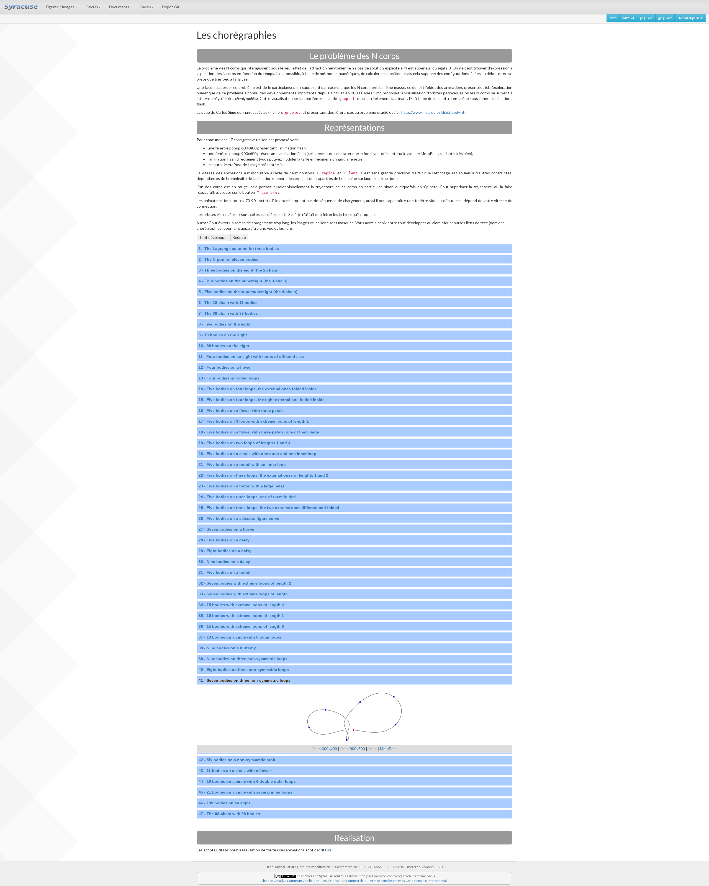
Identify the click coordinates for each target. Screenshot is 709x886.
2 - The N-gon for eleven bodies (228, 259)
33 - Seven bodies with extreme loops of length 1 (245, 594)
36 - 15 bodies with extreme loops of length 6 (241, 626)
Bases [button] (145, 6)
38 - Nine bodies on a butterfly (227, 648)
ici (329, 850)
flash (372, 748)
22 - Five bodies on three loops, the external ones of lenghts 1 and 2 (263, 475)
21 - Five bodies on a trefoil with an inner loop (242, 464)
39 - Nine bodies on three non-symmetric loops (243, 659)
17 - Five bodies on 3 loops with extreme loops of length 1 (254, 421)
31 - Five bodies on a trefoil (224, 572)
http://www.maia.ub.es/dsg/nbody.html (434, 112)
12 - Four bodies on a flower (225, 367)
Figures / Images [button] (60, 6)
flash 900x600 (352, 748)
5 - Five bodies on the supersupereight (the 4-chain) (248, 292)
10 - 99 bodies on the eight (224, 345)
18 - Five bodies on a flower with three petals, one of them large (259, 432)
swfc (613, 18)
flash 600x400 (324, 748)
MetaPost (388, 748)
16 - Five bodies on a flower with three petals (241, 410)
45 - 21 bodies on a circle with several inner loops (245, 792)
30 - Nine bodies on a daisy (224, 561)
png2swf (646, 18)
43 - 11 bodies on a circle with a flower (235, 770)
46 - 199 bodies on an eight (224, 803)
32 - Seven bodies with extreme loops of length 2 (245, 583)
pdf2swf (628, 18)
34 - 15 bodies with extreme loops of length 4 (241, 605)
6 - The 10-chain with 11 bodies (228, 302)
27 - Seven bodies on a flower (227, 529)
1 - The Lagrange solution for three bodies (239, 248)
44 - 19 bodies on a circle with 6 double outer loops (247, 781)
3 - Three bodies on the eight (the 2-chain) (239, 270)
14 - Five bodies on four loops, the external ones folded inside (258, 389)
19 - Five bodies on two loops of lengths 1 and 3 (244, 443)
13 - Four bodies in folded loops (229, 378)
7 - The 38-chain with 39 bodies (228, 313)
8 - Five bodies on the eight (225, 324)
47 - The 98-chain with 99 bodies (229, 814)
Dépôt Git (170, 6)
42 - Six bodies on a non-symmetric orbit (237, 760)
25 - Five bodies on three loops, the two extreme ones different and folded (269, 507)
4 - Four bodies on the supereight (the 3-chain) (243, 281)
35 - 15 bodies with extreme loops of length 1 (241, 615)
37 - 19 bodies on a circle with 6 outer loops (240, 637)
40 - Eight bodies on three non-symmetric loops (244, 669)
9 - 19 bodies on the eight (223, 335)
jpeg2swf (665, 18)
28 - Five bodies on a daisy (224, 540)
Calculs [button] (92, 6)
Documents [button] (119, 6)
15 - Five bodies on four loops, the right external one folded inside (262, 399)
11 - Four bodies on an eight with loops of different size (251, 356)
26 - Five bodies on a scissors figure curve (239, 518)
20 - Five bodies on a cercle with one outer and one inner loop (257, 453)
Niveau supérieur (690, 18)
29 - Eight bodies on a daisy (225, 551)
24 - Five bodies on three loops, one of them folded (247, 497)
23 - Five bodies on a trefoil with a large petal (241, 486)
